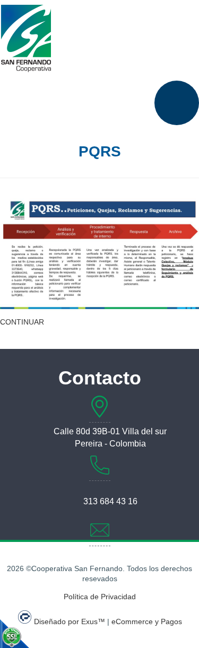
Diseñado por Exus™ (69, 621)
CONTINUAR (22, 322)
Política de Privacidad (100, 596)
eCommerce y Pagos (146, 621)
